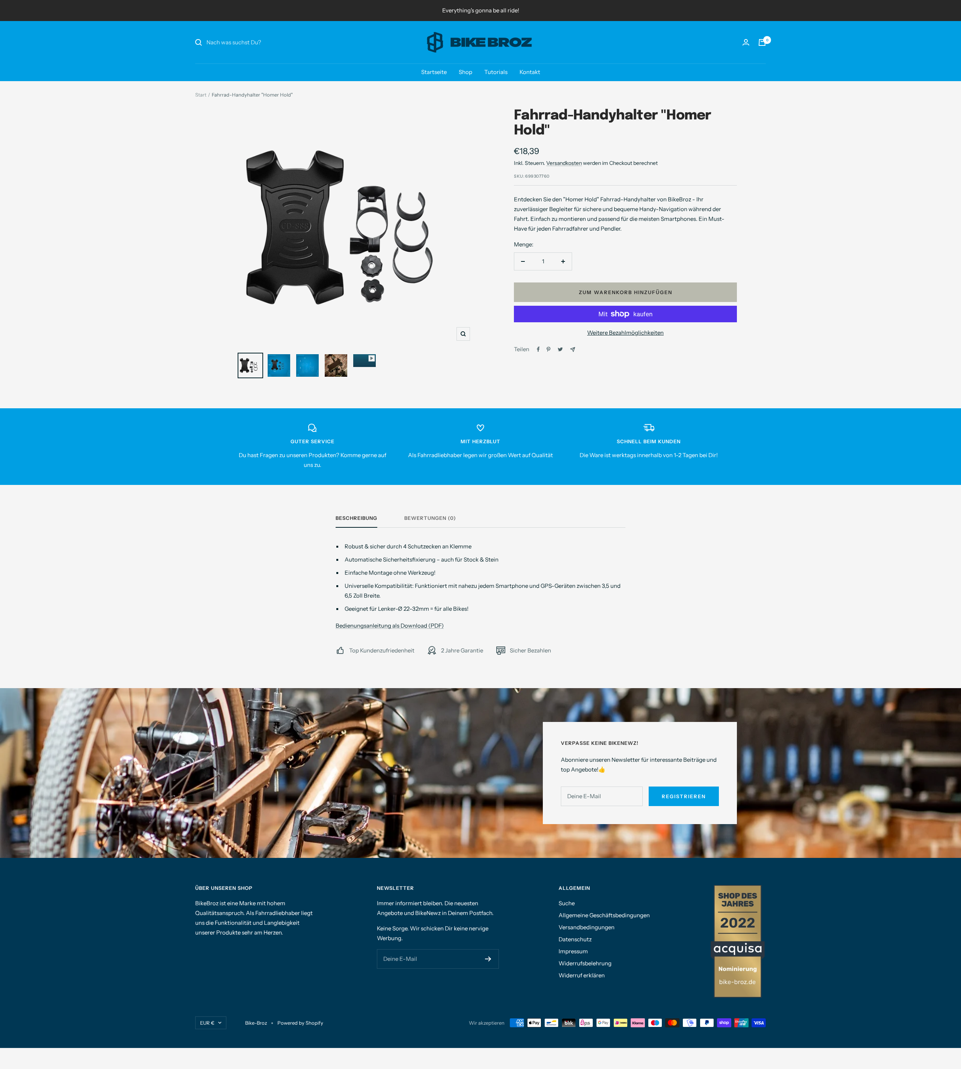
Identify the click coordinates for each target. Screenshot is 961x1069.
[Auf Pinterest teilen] (548, 349)
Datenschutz (575, 939)
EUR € (207, 1023)
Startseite (434, 71)
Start (200, 95)
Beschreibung (356, 518)
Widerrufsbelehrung (585, 963)
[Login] (746, 42)
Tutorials (496, 71)
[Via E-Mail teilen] (572, 349)
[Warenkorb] (762, 42)
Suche (567, 903)
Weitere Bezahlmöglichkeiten (625, 332)
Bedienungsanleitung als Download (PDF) (390, 625)
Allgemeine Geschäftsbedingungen (604, 915)
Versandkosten (564, 163)
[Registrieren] (488, 959)
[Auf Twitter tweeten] (560, 349)
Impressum (573, 951)
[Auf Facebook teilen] (538, 349)
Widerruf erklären (582, 975)
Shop (465, 71)
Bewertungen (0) (430, 518)
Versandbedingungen (587, 927)
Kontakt (530, 71)
